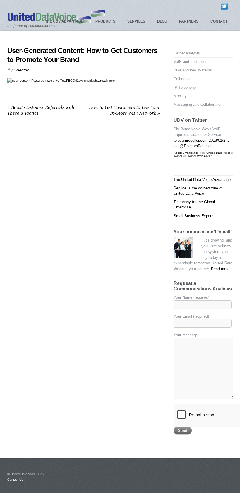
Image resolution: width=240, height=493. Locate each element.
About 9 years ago (186, 152)
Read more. (221, 269)
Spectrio (21, 70)
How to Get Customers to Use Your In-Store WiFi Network (124, 110)
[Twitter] (224, 6)
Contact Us (15, 479)
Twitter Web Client (200, 156)
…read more (106, 80)
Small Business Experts (194, 216)
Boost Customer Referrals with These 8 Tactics (40, 110)
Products (105, 21)
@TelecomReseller (196, 146)
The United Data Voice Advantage (202, 179)
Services (136, 21)
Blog (162, 21)
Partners (188, 21)
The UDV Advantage (64, 21)
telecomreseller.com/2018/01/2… (201, 140)
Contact (218, 21)
